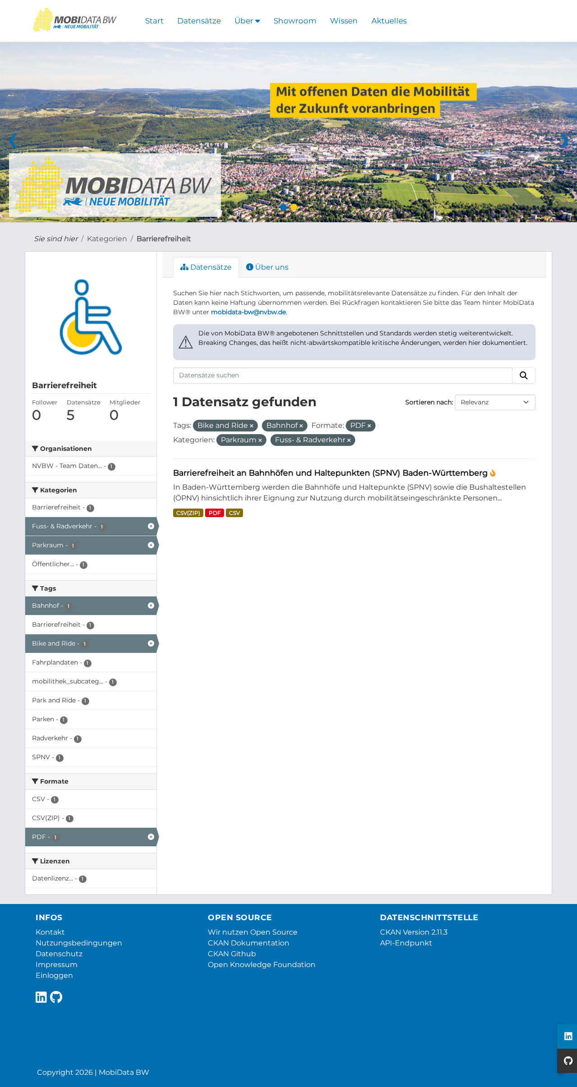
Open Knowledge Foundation (262, 964)
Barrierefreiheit (164, 238)
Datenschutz (59, 953)
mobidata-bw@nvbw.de (248, 312)
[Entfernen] (251, 426)
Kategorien (107, 238)
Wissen (344, 20)
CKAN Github (232, 953)
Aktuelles (389, 20)
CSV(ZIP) (188, 512)
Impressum (57, 964)
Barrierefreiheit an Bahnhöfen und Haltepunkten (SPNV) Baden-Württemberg (331, 472)
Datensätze (199, 20)
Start (154, 20)
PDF (215, 512)
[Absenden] (524, 375)
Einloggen (54, 975)
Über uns (270, 267)
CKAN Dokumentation (248, 943)
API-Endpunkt (406, 943)
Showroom (295, 20)
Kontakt (50, 932)
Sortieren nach (428, 402)
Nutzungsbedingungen (79, 943)
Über (244, 20)
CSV (234, 512)
